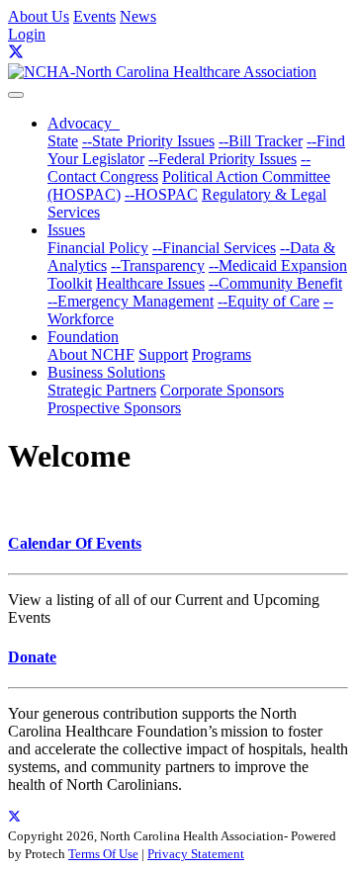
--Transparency (158, 265)
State (62, 140)
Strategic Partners (101, 390)
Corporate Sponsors (222, 390)
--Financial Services (214, 247)
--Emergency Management (130, 301)
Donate (32, 657)
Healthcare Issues (150, 283)
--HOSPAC (161, 194)
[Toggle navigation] (16, 95)
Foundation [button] (83, 336)
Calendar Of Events (74, 543)
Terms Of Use (103, 853)
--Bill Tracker (261, 140)
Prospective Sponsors (114, 407)
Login (26, 34)
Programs (221, 354)
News (138, 16)
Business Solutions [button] (106, 372)
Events (94, 16)
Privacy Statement (195, 853)
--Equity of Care (268, 301)
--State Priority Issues (148, 140)
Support (163, 354)
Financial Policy (97, 247)
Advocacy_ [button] (83, 123)
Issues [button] (66, 229)
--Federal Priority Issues (222, 158)
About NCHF (90, 354)
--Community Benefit (275, 283)
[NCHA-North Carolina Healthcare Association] (162, 71)
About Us (38, 16)
